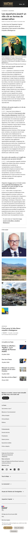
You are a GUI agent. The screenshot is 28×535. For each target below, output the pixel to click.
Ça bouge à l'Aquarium (8, 277)
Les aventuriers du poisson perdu (13, 280)
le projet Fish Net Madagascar (11, 184)
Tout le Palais (5, 476)
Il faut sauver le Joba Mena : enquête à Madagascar (12, 220)
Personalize (14, 531)
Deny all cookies (19, 527)
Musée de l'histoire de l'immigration (12, 491)
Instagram (7, 469)
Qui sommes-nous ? (6, 408)
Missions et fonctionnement (8, 412)
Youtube (10, 469)
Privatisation (5, 436)
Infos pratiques (5, 419)
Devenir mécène (6, 432)
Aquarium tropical (7, 499)
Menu (20, 4)
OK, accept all (7, 527)
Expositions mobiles (6, 442)
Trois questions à (6, 251)
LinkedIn (18, 469)
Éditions (4, 422)
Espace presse (5, 439)
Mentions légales (6, 520)
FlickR (14, 469)
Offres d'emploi (5, 415)
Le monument (5, 484)
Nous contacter (6, 459)
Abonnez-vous (5, 465)
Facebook (2, 469)
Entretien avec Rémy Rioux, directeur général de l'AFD (11, 254)
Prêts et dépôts (5, 446)
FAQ (3, 516)
